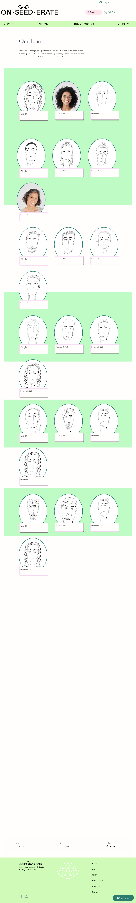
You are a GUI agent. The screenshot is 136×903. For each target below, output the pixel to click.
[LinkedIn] (114, 846)
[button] (110, 12)
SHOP (94, 875)
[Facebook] (107, 846)
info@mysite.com (22, 847)
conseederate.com (27, 867)
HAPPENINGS (97, 881)
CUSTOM (96, 886)
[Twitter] (110, 846)
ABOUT (95, 869)
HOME (94, 864)
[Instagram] (26, 896)
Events (95, 892)
